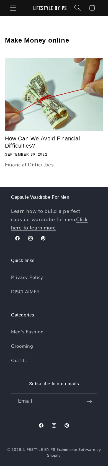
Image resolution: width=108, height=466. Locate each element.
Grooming (22, 346)
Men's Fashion (27, 332)
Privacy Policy (27, 277)
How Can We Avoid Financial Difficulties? (42, 142)
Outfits (19, 360)
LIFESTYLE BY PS (39, 449)
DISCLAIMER (25, 292)
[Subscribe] (89, 401)
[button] (13, 8)
